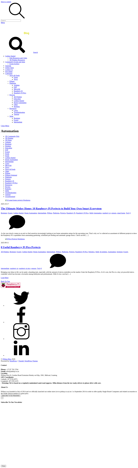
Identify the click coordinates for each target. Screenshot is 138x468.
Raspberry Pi (18, 91)
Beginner (17, 118)
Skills (11, 116)
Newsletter (9, 72)
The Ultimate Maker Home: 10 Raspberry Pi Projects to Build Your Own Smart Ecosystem (51, 208)
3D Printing (18, 97)
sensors (113, 213)
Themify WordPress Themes (28, 361)
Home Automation (20, 103)
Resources (12, 108)
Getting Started (10, 56)
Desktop (8, 146)
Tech (127, 213)
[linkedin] (21, 355)
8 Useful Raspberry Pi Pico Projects (21, 247)
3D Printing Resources (17, 60)
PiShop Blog (7, 359)
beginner (120, 252)
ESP (15, 87)
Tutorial (16, 114)
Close (3, 466)
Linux (16, 110)
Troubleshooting (19, 112)
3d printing (103, 252)
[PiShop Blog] (16, 36)
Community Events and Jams (15, 62)
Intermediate (18, 122)
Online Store (9, 68)
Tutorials (8, 66)
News (16, 79)
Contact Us (9, 70)
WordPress (13, 361)
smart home (121, 213)
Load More (5, 278)
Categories (8, 73)
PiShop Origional (11, 175)
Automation (97, 213)
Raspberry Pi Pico (20, 93)
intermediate (5, 268)
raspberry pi (106, 213)
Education (17, 99)
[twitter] (21, 305)
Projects (12, 95)
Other (16, 105)
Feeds (16, 77)
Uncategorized (10, 196)
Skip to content (6, 2)
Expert (16, 120)
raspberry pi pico (24, 268)
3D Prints (8, 140)
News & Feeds (14, 75)
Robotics (17, 106)
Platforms (12, 83)
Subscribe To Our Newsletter (11, 395)
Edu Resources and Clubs (18, 58)
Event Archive (14, 64)
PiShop (11, 81)
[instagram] (21, 339)
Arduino (17, 85)
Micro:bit (17, 89)
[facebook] (21, 322)
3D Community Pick (12, 136)
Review (7, 187)
